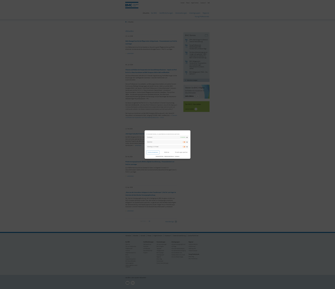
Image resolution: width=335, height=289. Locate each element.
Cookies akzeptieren (153, 152)
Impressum (177, 156)
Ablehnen (166, 152)
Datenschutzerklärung (169, 156)
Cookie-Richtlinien (159, 156)
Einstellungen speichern (181, 152)
